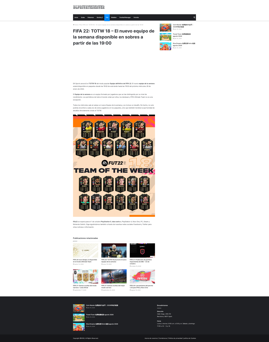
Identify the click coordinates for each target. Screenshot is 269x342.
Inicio (76, 17)
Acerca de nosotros (151, 338)
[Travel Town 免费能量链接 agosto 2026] (165, 37)
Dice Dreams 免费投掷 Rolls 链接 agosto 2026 (102, 324)
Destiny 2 (100, 17)
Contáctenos (163, 338)
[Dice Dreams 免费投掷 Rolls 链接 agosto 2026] (165, 46)
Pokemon (91, 17)
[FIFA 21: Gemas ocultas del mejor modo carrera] (114, 276)
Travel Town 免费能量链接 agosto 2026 (99, 314)
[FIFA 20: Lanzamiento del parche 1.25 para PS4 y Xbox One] (142, 276)
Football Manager (125, 17)
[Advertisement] (155, 7)
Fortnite (136, 17)
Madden (114, 17)
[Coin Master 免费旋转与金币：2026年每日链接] (165, 28)
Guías (83, 17)
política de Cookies (190, 338)
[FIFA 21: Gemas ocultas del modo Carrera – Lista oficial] (85, 276)
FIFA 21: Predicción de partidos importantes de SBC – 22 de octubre (141, 262)
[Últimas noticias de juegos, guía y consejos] (89, 6)
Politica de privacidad (175, 338)
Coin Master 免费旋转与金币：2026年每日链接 (102, 305)
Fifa (107, 17)
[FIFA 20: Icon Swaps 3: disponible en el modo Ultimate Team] (85, 250)
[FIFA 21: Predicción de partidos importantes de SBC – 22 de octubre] (142, 250)
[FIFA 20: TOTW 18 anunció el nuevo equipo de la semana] (114, 250)
